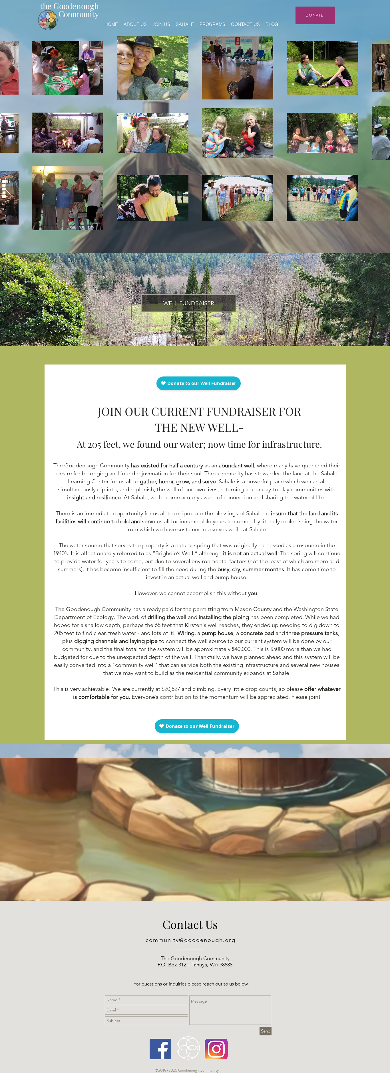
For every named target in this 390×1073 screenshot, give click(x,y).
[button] (188, 303)
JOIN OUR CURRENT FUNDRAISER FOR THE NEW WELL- (199, 427)
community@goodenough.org (191, 939)
